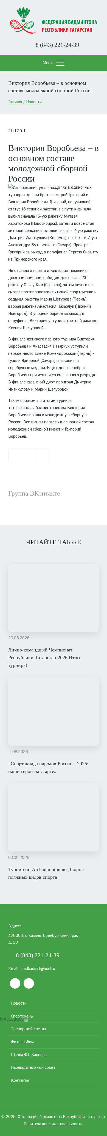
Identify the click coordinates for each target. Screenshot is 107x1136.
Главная (15, 102)
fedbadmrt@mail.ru (38, 968)
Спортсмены (22, 1016)
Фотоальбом (22, 1042)
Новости (34, 102)
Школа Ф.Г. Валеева (29, 1055)
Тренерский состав (28, 1029)
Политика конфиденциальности (53, 1124)
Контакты (20, 1080)
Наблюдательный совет (33, 1067)
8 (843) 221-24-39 (56, 45)
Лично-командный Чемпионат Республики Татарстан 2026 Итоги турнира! (45, 657)
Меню (48, 63)
